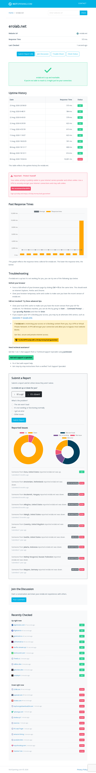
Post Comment (19, 600)
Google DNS (27, 318)
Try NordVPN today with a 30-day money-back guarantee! (38, 340)
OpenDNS (16, 318)
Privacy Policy (82, 769)
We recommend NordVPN (21, 188)
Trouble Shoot (58, 54)
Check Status (73, 54)
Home (11, 13)
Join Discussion (43, 54)
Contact (82, 3)
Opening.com (22, 3)
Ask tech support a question (21, 357)
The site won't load (21, 404)
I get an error (19, 411)
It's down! (34, 394)
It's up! (18, 394)
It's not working (29, 408)
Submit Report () (25, 54)
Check (83, 13)
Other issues (19, 414)
